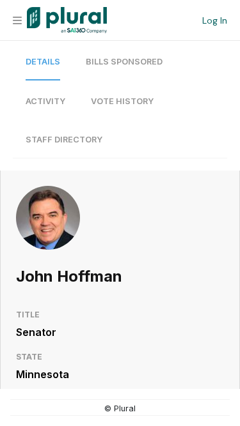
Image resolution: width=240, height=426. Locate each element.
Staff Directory (64, 139)
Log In (214, 20)
